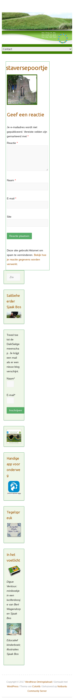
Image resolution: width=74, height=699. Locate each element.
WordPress (12, 686)
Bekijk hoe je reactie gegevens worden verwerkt (26, 259)
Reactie (12, 142)
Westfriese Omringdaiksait (38, 682)
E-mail (11, 198)
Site (9, 216)
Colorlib (36, 686)
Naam (11, 180)
